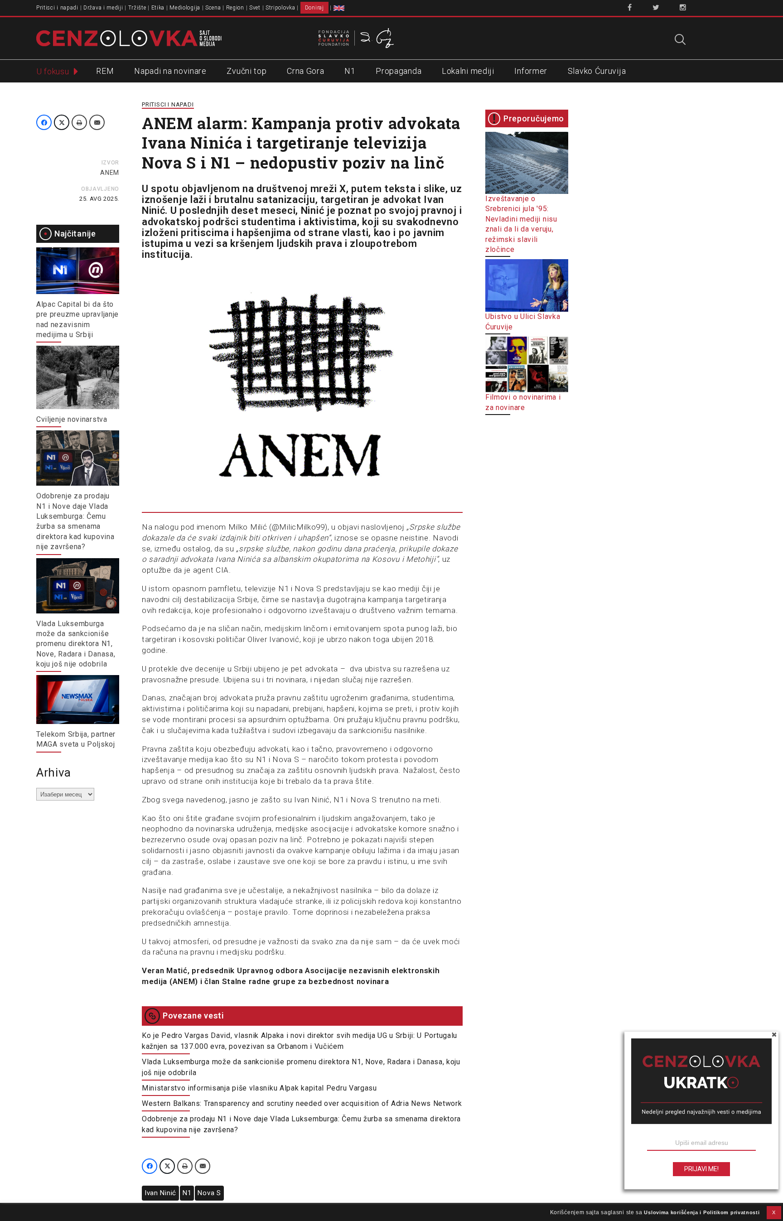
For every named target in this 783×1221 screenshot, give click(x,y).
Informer (530, 71)
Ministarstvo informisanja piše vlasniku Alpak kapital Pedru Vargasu (259, 1088)
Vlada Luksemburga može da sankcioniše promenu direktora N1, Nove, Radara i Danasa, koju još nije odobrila (75, 644)
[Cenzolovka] (129, 37)
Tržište (137, 8)
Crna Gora (305, 71)
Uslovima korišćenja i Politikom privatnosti (701, 1212)
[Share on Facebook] (44, 122)
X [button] (774, 1212)
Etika (158, 8)
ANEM (109, 172)
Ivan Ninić (160, 1193)
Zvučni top (246, 71)
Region (235, 8)
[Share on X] (61, 122)
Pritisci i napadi (57, 8)
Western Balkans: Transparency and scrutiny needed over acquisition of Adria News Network (302, 1103)
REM (105, 71)
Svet (255, 8)
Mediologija (184, 8)
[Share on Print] (79, 122)
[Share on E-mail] (97, 122)
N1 (349, 71)
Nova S (209, 1193)
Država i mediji (103, 8)
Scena (213, 8)
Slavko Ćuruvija (597, 71)
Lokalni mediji (468, 71)
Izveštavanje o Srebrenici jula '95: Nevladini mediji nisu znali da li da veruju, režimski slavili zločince (521, 224)
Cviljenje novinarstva (71, 419)
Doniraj (314, 8)
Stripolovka (280, 8)
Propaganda (398, 71)
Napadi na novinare (170, 71)
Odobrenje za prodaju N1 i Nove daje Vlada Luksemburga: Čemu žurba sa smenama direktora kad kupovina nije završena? (301, 1124)
